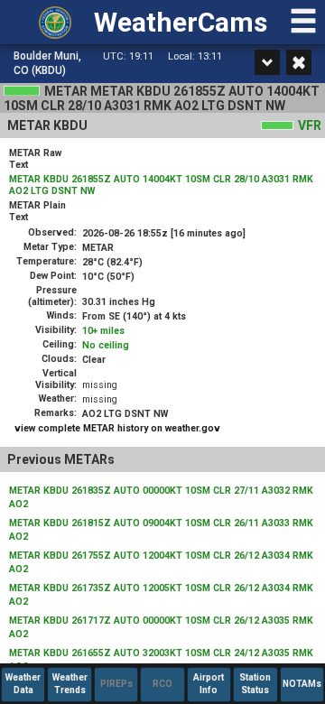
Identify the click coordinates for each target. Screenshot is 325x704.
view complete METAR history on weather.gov (117, 428)
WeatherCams (180, 22)
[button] (303, 30)
